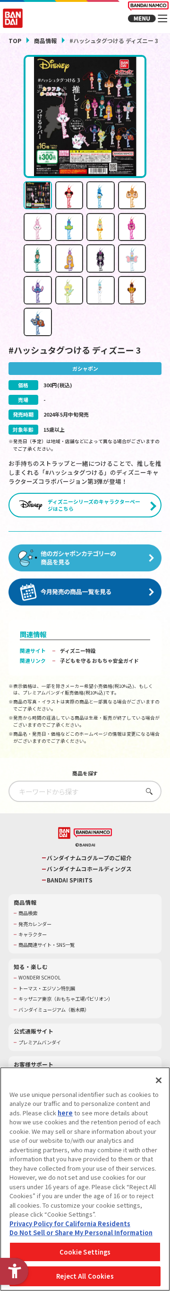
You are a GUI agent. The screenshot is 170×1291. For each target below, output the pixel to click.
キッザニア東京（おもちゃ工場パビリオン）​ (65, 999)
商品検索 (27, 913)
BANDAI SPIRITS (70, 880)
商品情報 (45, 40)
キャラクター (32, 934)
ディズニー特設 (78, 650)
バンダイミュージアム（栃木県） (53, 1009)
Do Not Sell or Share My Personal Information (81, 1232)
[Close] (158, 1080)
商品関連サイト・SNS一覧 (46, 945)
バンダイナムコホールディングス (89, 869)
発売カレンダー (34, 924)
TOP (14, 40)
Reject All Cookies (84, 1276)
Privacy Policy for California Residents (69, 1223)
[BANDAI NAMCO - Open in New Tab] (93, 832)
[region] (85, 1179)
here (65, 1112)
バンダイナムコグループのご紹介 (89, 858)
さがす (147, 791)
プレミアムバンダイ (39, 1042)
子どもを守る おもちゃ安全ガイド (99, 660)
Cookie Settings (85, 1251)
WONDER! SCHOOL (39, 977)
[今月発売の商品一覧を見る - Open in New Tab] (85, 592)
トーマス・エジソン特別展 (46, 988)
